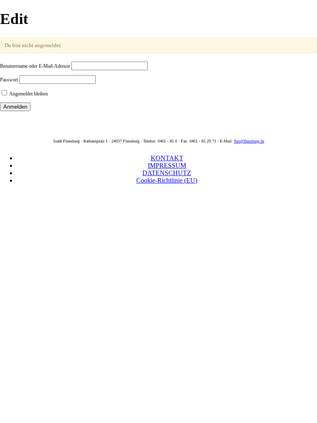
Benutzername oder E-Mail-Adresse (35, 66)
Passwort (9, 80)
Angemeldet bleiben (28, 94)
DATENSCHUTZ (166, 172)
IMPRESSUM (167, 165)
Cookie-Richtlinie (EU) (166, 180)
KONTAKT (167, 158)
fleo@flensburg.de (249, 141)
